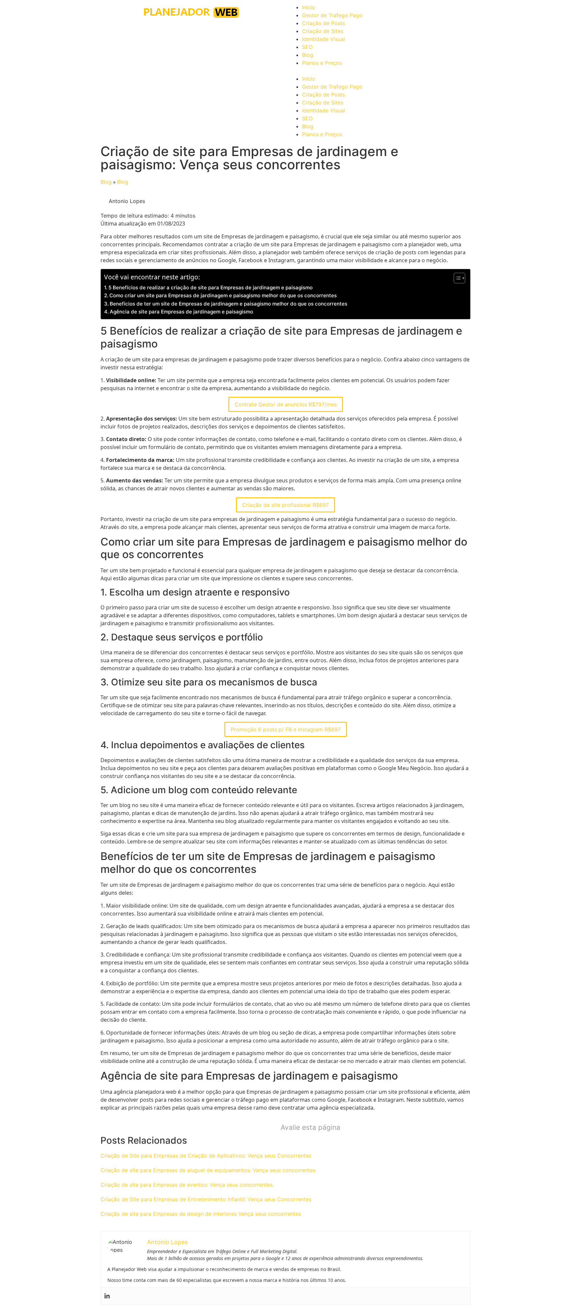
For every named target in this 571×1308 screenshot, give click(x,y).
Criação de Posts (323, 23)
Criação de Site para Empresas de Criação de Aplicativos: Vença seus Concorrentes (205, 1155)
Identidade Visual (323, 39)
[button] (380, 71)
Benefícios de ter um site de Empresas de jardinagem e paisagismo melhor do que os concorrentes (228, 304)
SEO (307, 47)
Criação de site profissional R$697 (285, 505)
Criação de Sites (322, 31)
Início (308, 7)
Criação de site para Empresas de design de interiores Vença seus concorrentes (200, 1213)
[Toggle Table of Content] (456, 278)
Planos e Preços (322, 63)
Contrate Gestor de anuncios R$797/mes (286, 404)
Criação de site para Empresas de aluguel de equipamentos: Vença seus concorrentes (208, 1170)
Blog (307, 55)
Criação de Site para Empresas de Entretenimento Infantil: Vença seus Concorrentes (205, 1199)
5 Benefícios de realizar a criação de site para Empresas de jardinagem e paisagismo (210, 287)
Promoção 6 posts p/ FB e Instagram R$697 (286, 729)
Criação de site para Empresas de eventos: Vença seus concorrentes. (187, 1184)
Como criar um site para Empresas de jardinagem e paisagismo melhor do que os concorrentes (223, 295)
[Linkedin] (107, 1296)
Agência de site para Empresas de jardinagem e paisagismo (181, 311)
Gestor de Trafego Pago (332, 15)
